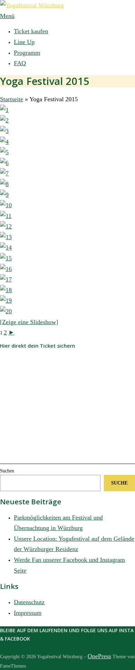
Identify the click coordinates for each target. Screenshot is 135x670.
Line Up (24, 41)
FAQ (20, 63)
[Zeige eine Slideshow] (29, 322)
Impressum (28, 612)
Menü (7, 15)
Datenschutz (29, 602)
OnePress (99, 656)
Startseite (11, 99)
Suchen (7, 470)
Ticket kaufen (31, 31)
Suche (119, 483)
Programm (27, 52)
